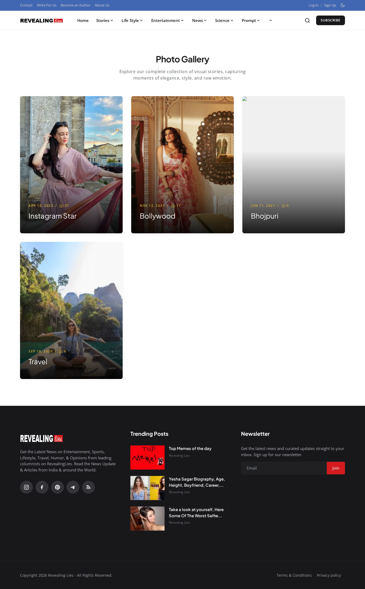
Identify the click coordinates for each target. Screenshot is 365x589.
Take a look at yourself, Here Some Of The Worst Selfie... (196, 512)
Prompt (249, 20)
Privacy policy (329, 575)
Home (83, 20)
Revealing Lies (179, 455)
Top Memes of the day (190, 448)
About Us (102, 5)
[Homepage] (41, 20)
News (197, 20)
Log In (314, 5)
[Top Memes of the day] (147, 457)
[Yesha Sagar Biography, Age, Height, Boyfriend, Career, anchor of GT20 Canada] (147, 488)
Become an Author (75, 5)
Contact (26, 5)
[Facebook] (42, 487)
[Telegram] (73, 487)
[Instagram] (26, 487)
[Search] (307, 20)
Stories (102, 20)
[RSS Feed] (88, 487)
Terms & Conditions (294, 575)
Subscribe (330, 20)
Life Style (130, 20)
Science (222, 20)
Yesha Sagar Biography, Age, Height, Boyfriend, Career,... (197, 481)
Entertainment (165, 20)
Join (335, 468)
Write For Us (46, 5)
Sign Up (330, 5)
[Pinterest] (57, 487)
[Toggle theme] (342, 5)
